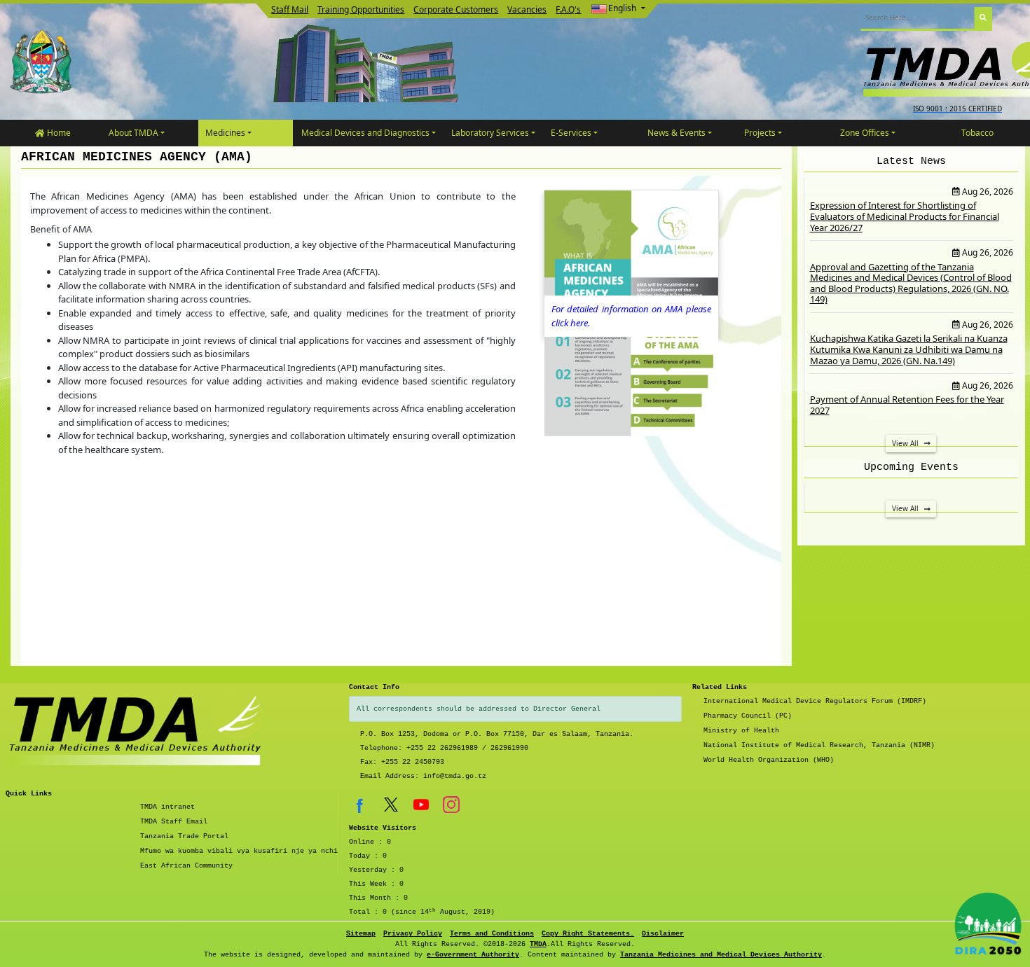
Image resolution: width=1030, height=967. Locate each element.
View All (906, 443)
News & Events (676, 133)
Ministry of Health (741, 731)
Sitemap (361, 934)
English (622, 8)
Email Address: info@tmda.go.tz (423, 776)
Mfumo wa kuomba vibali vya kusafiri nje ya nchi (239, 851)
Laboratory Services (490, 133)
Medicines (225, 133)
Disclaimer (663, 934)
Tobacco (977, 133)
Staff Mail (289, 9)
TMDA (538, 944)
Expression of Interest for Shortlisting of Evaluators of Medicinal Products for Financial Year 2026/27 (904, 216)
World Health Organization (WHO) (768, 760)
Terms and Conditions (492, 934)
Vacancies (527, 9)
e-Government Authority (473, 955)
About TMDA (133, 133)
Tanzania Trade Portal (184, 836)
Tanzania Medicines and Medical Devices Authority (721, 955)
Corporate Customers (455, 9)
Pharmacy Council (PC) (747, 716)
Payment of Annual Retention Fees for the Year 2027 (907, 405)
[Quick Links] (139, 737)
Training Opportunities (360, 9)
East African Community (186, 866)
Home (58, 133)
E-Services (571, 133)
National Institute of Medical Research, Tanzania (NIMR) (819, 745)
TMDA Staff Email (173, 822)
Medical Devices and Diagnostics (365, 133)
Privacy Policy (412, 934)
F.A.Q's (568, 9)
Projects (760, 133)
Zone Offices (864, 133)
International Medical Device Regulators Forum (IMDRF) (814, 701)
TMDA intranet (167, 807)
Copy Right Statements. (588, 934)
